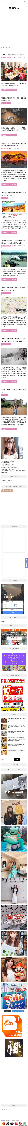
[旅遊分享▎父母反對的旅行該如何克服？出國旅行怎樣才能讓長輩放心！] (14, 159)
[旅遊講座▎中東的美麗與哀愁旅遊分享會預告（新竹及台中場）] (14, 209)
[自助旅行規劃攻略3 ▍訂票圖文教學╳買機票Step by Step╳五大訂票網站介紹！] (14, 258)
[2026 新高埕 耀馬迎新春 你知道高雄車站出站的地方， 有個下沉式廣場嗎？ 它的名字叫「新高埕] (14, 917)
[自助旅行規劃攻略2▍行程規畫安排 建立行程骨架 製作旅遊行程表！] (14, 305)
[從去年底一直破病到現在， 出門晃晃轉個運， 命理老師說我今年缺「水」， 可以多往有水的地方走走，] (14, 891)
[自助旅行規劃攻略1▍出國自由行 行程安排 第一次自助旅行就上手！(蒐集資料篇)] (14, 356)
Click (26, 563)
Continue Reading (11, 89)
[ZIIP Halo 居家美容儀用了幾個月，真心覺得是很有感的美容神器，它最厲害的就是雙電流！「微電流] (14, 786)
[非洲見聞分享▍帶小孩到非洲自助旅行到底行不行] (14, 406)
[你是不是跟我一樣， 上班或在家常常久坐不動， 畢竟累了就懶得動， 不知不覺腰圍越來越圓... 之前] (14, 812)
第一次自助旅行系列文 (6, 57)
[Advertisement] (14, 30)
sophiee (14, 57)
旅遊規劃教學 (4, 148)
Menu (4, 2)
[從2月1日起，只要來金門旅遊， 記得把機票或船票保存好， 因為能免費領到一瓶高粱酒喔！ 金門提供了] (14, 996)
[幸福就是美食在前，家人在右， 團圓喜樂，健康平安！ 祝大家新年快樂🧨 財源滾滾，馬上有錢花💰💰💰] (14, 969)
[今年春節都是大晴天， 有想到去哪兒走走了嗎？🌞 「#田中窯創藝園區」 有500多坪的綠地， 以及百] (14, 943)
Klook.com (3, 621)
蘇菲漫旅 (14, 8)
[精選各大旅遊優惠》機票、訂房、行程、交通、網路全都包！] (14, 115)
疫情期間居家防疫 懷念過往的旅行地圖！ (13, 54)
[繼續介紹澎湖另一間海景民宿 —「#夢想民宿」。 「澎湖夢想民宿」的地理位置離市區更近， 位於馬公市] (14, 865)
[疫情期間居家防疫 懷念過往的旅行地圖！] (14, 71)
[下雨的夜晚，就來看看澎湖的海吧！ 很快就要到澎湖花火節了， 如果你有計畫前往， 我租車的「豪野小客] (14, 839)
